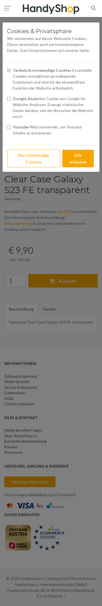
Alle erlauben (78, 158)
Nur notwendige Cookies (33, 158)
